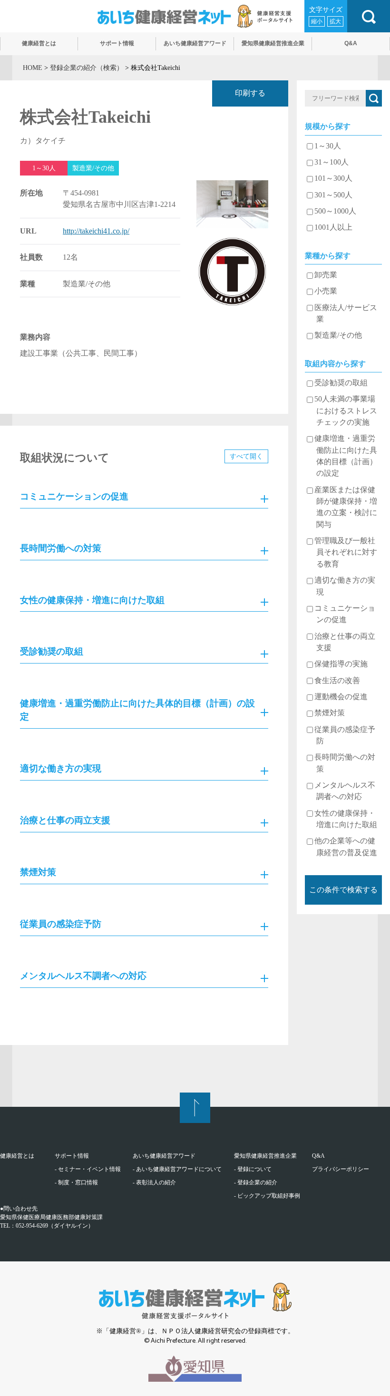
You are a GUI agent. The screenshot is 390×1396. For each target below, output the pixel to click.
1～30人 (327, 146)
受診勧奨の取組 (341, 383)
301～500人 (333, 195)
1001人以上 (333, 227)
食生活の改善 (337, 680)
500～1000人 (335, 211)
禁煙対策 (329, 713)
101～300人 (333, 178)
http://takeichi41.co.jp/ (96, 231)
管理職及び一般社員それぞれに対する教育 (345, 552)
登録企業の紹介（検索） (86, 67)
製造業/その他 (338, 335)
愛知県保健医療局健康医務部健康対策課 (51, 1217)
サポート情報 (72, 1155)
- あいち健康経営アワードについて (177, 1169)
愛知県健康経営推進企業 (265, 1155)
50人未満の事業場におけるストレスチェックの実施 (345, 411)
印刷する (250, 93)
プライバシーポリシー (340, 1169)
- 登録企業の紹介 (255, 1182)
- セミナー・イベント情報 (88, 1169)
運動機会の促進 (341, 697)
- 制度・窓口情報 (76, 1182)
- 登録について (253, 1169)
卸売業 (325, 275)
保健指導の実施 (341, 664)
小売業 (325, 291)
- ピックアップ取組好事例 (267, 1195)
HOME (32, 67)
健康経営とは (17, 1155)
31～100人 (331, 162)
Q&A (318, 1155)
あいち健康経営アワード (164, 1155)
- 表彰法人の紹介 (154, 1182)
